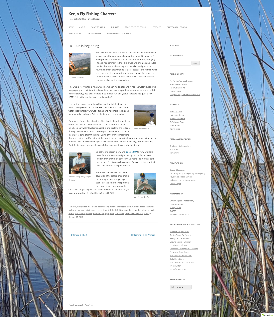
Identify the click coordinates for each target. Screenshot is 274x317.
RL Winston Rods (177, 122)
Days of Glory (175, 91)
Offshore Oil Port (77, 235)
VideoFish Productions (179, 214)
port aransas (80, 213)
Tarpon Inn (174, 153)
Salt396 (173, 211)
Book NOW (131, 152)
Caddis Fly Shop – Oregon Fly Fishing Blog (187, 173)
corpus (99, 210)
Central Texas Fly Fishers (180, 235)
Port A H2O (174, 149)
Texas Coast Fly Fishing (135, 27)
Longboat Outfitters (178, 245)
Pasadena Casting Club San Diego (184, 248)
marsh (71, 213)
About (82, 27)
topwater (139, 213)
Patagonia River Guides (179, 252)
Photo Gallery (94, 33)
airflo (129, 206)
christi (87, 210)
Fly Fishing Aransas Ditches (181, 81)
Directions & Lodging (177, 27)
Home (71, 27)
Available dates (138, 206)
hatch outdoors (136, 210)
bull (70, 210)
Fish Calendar (74, 33)
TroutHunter (175, 125)
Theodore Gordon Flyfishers (182, 262)
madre (153, 210)
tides (132, 213)
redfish (89, 213)
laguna (146, 210)
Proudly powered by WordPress (80, 305)
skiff (112, 213)
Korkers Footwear (177, 118)
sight (107, 213)
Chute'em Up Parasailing (180, 146)
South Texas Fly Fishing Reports (102, 206)
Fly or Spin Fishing (177, 87)
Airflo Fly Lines (176, 111)
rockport (97, 213)
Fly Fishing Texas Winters (144, 235)
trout (146, 213)
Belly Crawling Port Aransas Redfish (185, 94)
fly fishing (119, 210)
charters (80, 210)
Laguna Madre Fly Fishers (180, 242)
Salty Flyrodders (177, 259)
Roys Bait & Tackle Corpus (181, 176)
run (102, 213)
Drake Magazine (176, 204)
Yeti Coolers (175, 129)
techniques (119, 213)
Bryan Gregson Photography (182, 200)
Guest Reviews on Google (119, 33)
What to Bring (98, 27)
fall (109, 210)
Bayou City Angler (177, 170)
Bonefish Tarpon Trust (179, 231)
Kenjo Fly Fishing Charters (92, 13)
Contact (157, 27)
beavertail (150, 206)
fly (113, 210)
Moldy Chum (175, 207)
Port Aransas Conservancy (181, 255)
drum (105, 210)
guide (126, 210)
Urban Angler (175, 183)
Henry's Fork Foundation (180, 238)
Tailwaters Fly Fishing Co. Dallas (183, 180)
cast (74, 210)
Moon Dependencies (178, 84)
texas (127, 213)
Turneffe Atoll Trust (178, 269)
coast (93, 210)
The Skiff (115, 27)
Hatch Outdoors (177, 115)
